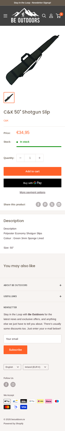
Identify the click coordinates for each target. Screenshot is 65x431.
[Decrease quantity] (20, 158)
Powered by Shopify (13, 423)
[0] (58, 16)
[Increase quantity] (39, 158)
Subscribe (15, 349)
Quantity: (9, 157)
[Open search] (44, 16)
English (9, 367)
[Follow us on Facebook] (6, 384)
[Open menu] (5, 15)
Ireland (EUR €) (32, 367)
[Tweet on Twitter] (52, 204)
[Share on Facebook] (38, 204)
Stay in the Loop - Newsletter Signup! (32, 2)
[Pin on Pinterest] (45, 204)
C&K (6, 120)
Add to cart (32, 171)
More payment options (32, 192)
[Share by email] (58, 204)
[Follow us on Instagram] (13, 384)
